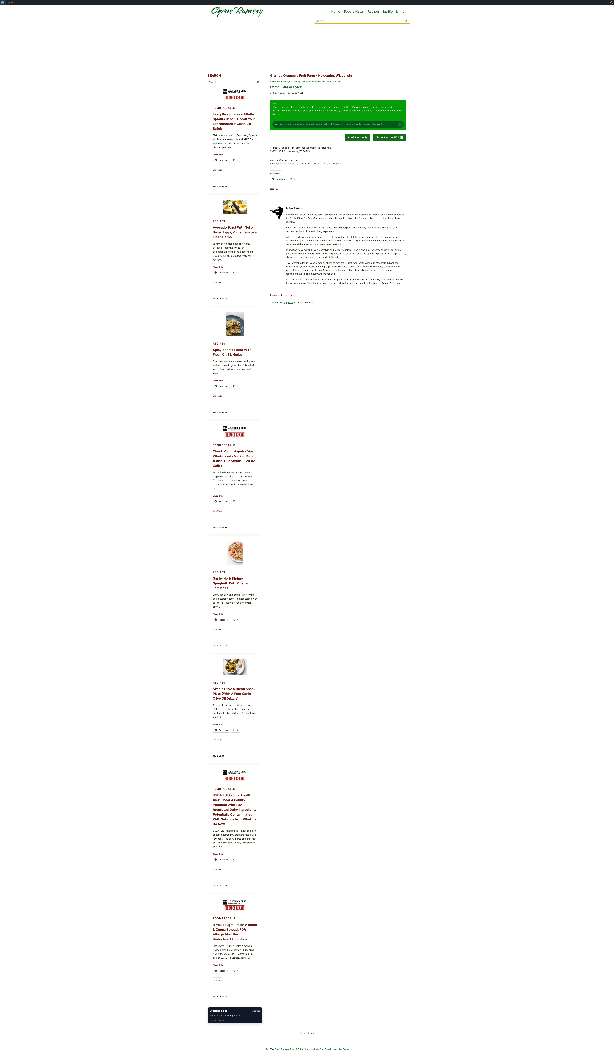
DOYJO (223, 1020)
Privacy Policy (307, 1033)
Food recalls (224, 108)
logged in (288, 302)
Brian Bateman (279, 93)
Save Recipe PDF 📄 (389, 137)
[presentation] (235, 94)
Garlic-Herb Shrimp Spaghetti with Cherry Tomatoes (230, 583)
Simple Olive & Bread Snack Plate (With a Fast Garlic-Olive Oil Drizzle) (234, 693)
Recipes (219, 221)
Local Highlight (286, 87)
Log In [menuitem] (10, 2)
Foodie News (354, 11)
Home (335, 11)
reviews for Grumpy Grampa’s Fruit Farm (320, 163)
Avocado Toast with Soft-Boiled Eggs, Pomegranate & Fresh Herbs (235, 232)
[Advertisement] (307, 49)
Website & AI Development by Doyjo (330, 1049)
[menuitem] (3, 2)
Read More (220, 186)
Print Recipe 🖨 (358, 137)
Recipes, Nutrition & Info (386, 11)
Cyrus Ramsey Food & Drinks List (291, 1049)
